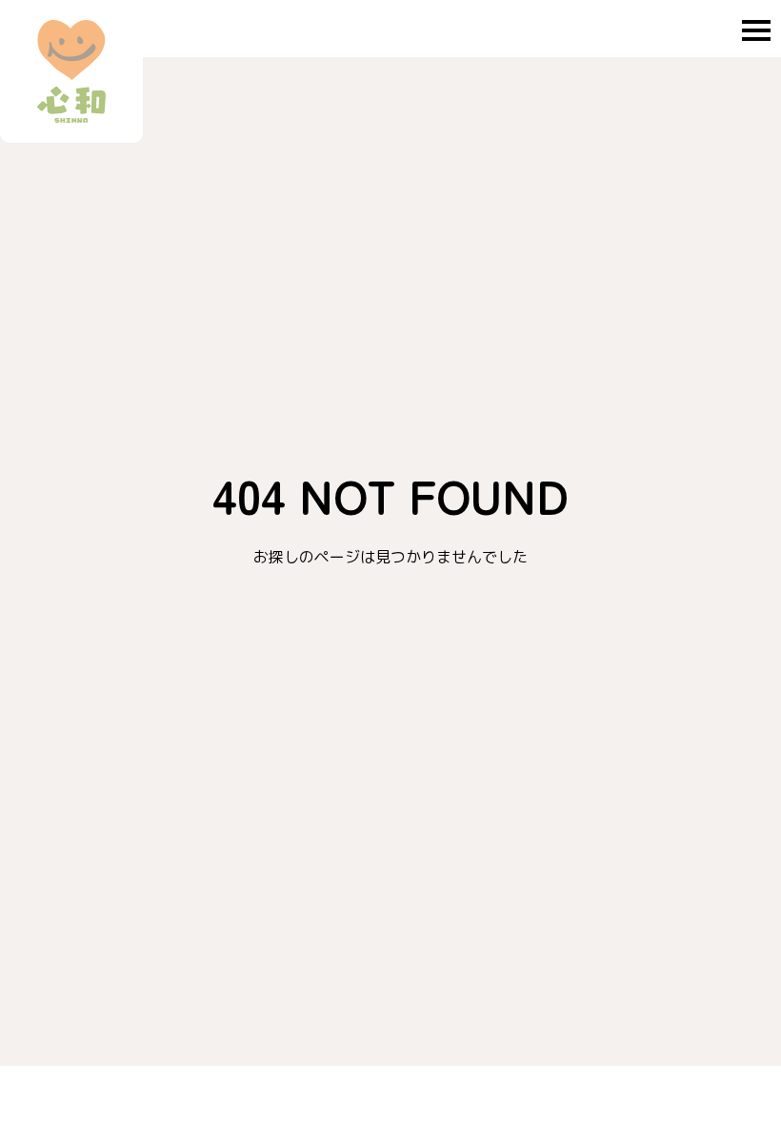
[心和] (71, 71)
